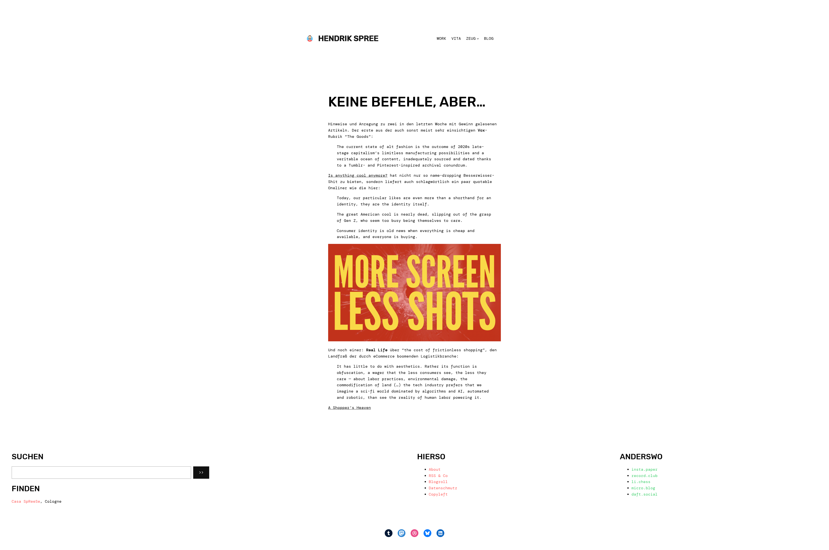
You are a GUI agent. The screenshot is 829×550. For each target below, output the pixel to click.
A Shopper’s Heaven (349, 407)
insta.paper (644, 469)
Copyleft (438, 494)
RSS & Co (438, 475)
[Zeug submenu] (478, 38)
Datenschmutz (443, 488)
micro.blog (643, 488)
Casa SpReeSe (26, 501)
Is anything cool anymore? (358, 175)
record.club (644, 475)
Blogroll (438, 481)
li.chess (640, 481)
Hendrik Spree (348, 38)
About (435, 469)
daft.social (644, 494)
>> (201, 472)
